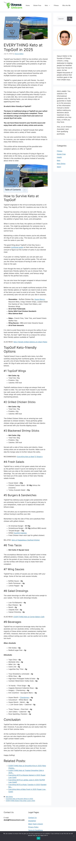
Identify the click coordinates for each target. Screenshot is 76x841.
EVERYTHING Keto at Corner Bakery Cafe (29, 617)
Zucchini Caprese (20, 533)
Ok (38, 838)
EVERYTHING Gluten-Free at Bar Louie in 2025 (20, 800)
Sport (59, 167)
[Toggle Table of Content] (24, 189)
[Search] (69, 19)
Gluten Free (37, 5)
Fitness (56, 5)
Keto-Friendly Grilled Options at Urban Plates (30, 342)
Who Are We (66, 5)
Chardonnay (25, 697)
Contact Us (32, 818)
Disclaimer (32, 821)
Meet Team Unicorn (35, 824)
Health (59, 157)
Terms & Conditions (35, 830)
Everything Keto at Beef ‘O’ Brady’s (30, 457)
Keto (46, 5)
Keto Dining (9, 796)
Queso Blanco (39, 299)
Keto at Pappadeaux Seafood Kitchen (26, 540)
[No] (74, 836)
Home (28, 5)
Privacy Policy (33, 827)
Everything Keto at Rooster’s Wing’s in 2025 (19, 798)
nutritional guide (17, 247)
